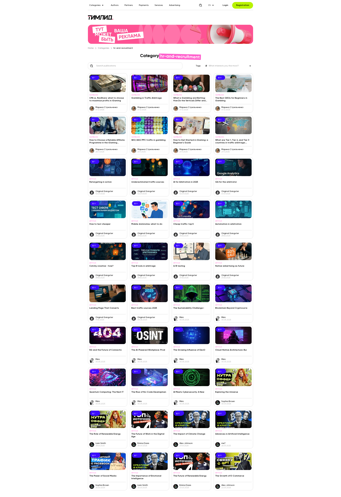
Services (159, 5)
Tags (198, 66)
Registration (242, 5)
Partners (129, 5)
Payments (144, 5)
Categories (95, 5)
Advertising (174, 5)
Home (91, 48)
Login (225, 5)
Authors (115, 5)
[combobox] (96, 66)
